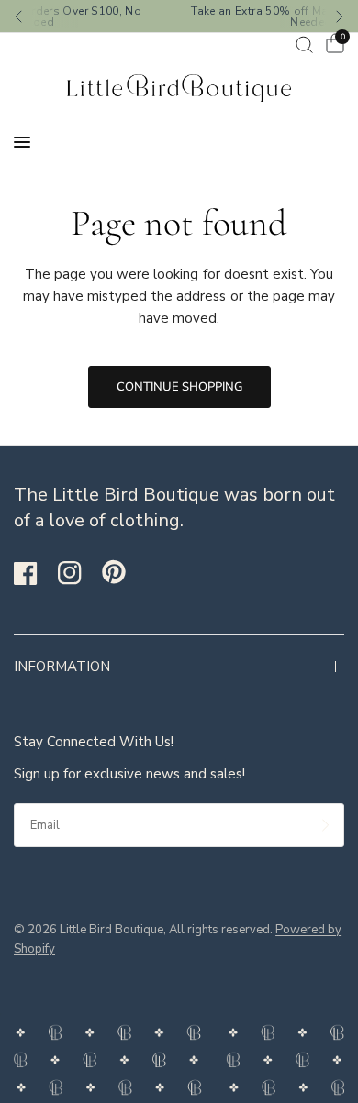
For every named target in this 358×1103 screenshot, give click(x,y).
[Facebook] (34, 573)
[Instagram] (78, 573)
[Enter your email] (326, 825)
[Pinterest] (122, 572)
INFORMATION (62, 666)
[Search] (304, 44)
